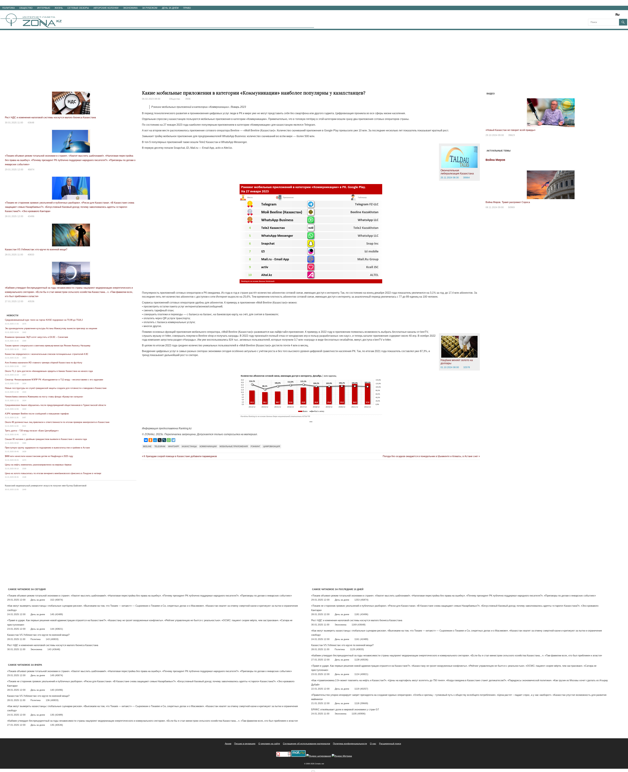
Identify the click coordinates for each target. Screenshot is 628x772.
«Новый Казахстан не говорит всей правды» (510, 130)
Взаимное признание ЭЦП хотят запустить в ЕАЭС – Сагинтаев (36, 337)
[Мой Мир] (155, 440)
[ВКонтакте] (146, 440)
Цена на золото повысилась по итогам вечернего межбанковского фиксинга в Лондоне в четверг (53, 473)
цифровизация (271, 446)
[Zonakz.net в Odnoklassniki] (608, 15)
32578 (466, 367)
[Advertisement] (314, 55)
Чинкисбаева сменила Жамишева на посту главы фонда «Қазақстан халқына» (44, 396)
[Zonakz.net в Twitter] (590, 15)
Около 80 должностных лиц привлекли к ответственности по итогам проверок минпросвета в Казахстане (57, 422)
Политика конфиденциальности (350, 743)
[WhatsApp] (169, 440)
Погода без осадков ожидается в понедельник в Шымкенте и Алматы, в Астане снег (430, 456)
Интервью (43, 8)
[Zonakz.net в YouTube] (599, 15)
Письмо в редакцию (244, 743)
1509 (24, 469)
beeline (147, 446)
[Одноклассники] (150, 440)
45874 (31, 169)
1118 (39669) (361, 703)
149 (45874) (56, 675)
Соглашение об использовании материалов (306, 743)
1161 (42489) (361, 639)
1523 (24, 349)
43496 (31, 216)
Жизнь (59, 8)
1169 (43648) (359, 624)
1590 (24, 341)
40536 (31, 301)
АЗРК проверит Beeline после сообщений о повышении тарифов (37, 413)
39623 (511, 135)
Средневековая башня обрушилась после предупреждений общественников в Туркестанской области (55, 405)
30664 (466, 177)
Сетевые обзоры (78, 8)
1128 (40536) (361, 659)
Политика (8, 8)
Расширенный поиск (390, 743)
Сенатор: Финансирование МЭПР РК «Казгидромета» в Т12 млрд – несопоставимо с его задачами (54, 379)
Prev (489, 109)
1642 (24, 332)
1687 (24, 417)
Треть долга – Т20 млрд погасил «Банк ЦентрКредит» (32, 430)
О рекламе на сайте (269, 743)
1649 (24, 489)
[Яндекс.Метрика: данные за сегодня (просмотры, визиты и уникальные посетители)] (342, 756)
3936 (188, 99)
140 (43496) (56, 690)
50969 (511, 207)
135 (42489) (56, 714)
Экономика (130, 8)
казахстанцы (189, 446)
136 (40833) (52, 700)
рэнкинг (255, 446)
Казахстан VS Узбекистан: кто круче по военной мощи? (36, 249)
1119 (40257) (361, 688)
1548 (24, 477)
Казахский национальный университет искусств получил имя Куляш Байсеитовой (45, 485)
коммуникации (208, 446)
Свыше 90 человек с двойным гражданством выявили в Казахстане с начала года (46, 439)
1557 (24, 375)
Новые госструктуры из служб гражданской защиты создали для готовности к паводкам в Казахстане (55, 388)
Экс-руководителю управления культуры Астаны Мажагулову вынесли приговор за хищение (51, 328)
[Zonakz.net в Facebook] (595, 15)
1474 (24, 460)
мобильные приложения (234, 446)
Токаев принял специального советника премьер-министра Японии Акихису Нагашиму (47, 345)
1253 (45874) (361, 599)
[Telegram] (173, 440)
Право (187, 8)
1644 (24, 409)
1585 (24, 443)
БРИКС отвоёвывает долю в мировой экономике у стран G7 (345, 709)
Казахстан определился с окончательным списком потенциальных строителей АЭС (46, 354)
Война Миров (495, 159)
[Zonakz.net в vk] (613, 15)
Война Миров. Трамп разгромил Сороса (508, 202)
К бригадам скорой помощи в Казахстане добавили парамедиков (180, 456)
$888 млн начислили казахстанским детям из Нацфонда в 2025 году (39, 456)
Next (611, 109)
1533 (24, 392)
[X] (160, 440)
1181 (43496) (361, 614)
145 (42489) (56, 614)
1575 (24, 324)
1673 (24, 434)
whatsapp (173, 446)
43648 (31, 122)
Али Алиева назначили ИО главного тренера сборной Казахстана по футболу (43, 362)
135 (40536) (56, 725)
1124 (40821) (361, 674)
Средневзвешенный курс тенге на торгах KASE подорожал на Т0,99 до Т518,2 (44, 320)
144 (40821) (56, 629)
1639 (24, 452)
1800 (24, 358)
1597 (24, 366)
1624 (24, 400)
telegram (159, 446)
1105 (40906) (359, 713)
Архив (228, 743)
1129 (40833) (357, 649)
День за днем (170, 8)
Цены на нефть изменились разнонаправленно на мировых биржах (38, 464)
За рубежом (149, 8)
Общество (26, 8)
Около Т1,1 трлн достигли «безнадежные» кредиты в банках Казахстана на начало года (49, 371)
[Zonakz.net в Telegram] (604, 15)
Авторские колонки (105, 8)
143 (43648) (53, 649)
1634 (24, 383)
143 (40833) (52, 639)
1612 (24, 426)
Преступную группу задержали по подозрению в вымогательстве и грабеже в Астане (47, 447)
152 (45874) (56, 599)
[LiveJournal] (164, 440)
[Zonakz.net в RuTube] (618, 15)
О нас (373, 743)
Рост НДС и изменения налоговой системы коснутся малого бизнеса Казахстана (50, 117)
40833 (31, 254)
